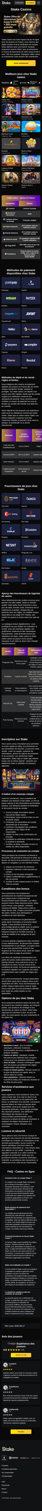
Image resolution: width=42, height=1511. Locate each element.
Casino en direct (15, 83)
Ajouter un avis (21, 1355)
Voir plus (21, 1432)
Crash (24, 83)
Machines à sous (33, 82)
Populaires (5, 83)
